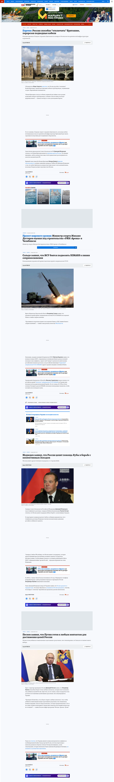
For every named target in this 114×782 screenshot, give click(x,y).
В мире (46, 1)
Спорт (75, 1)
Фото (8, 1)
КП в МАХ (53, 24)
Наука (71, 1)
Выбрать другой (52, 9)
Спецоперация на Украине (32, 402)
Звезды (51, 1)
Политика (26, 1)
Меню (2, 1)
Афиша (82, 24)
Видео (12, 1)
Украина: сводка (47, 24)
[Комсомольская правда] (28, 5)
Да (47, 9)
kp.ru (67, 172)
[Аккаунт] (112, 1)
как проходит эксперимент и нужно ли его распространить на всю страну (53, 144)
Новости (29, 24)
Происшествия (90, 1)
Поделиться (87, 42)
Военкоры (41, 24)
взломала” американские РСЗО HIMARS (47, 382)
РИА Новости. (59, 323)
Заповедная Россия (68, 24)
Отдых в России (59, 24)
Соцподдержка (64, 1)
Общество (33, 1)
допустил (44, 86)
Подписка (88, 4)
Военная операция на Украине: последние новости (47, 402)
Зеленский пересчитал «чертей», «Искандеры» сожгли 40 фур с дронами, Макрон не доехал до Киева (52, 420)
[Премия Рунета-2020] (39, 4)
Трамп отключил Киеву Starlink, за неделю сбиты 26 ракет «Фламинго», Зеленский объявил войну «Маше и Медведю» (51, 442)
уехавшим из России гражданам (55, 588)
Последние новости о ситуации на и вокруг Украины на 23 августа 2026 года (52, 432)
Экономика (40, 1)
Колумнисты (81, 1)
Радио (75, 4)
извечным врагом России (54, 153)
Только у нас (35, 24)
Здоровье (56, 1)
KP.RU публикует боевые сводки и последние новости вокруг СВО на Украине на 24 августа (51, 424)
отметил (33, 741)
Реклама (82, 4)
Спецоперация (19, 1)
